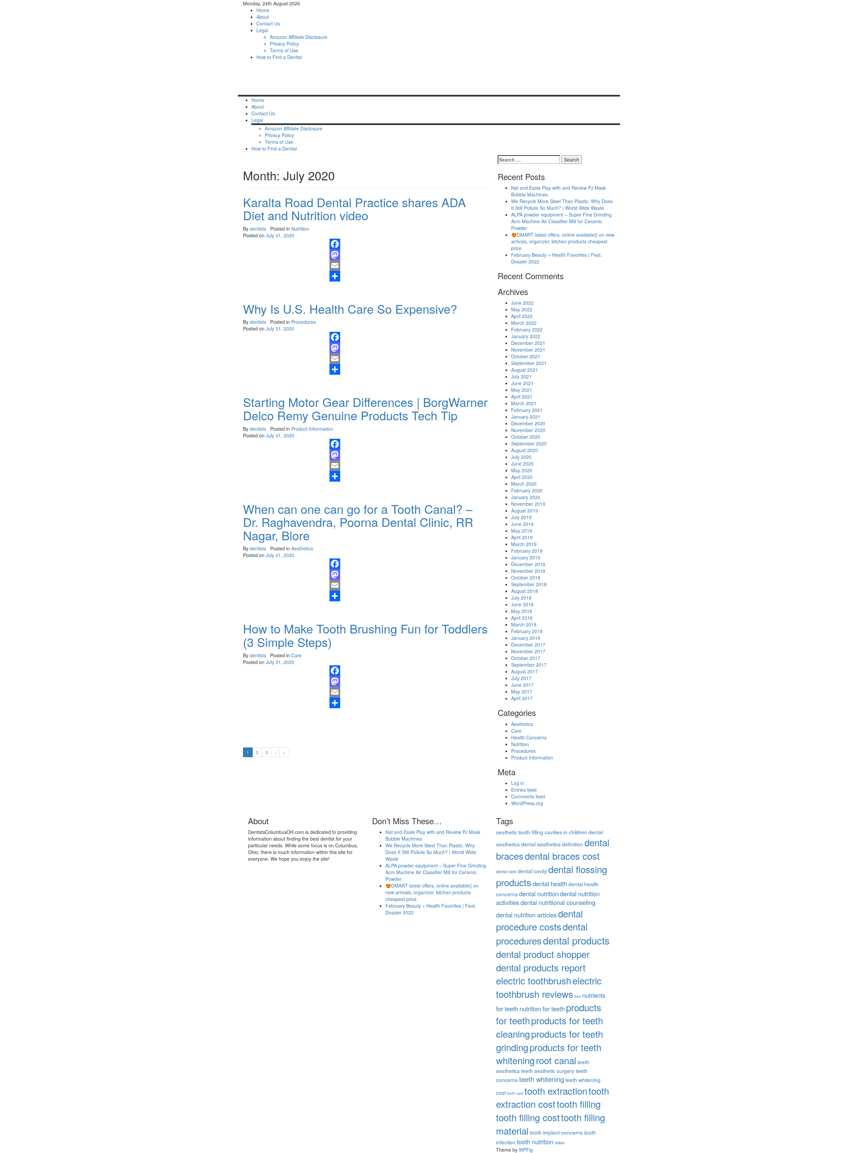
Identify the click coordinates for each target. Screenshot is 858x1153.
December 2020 (528, 423)
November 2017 (528, 651)
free (577, 996)
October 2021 (525, 356)
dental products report (541, 967)
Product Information (312, 428)
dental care (506, 871)
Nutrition (300, 228)
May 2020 (521, 470)
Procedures (303, 321)
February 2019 (527, 550)
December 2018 (528, 564)
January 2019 (525, 557)
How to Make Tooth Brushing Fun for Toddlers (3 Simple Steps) (365, 635)
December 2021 (528, 343)
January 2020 (525, 497)
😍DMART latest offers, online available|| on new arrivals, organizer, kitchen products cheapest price (562, 241)
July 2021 (521, 376)
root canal (556, 1060)
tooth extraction (556, 1090)
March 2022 (524, 322)
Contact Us (268, 23)
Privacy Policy (284, 43)
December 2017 (528, 644)
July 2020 (521, 456)
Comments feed (528, 796)
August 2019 (524, 510)
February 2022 (527, 329)
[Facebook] (406, 244)
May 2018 (521, 611)
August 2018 (524, 591)
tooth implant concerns (556, 1132)
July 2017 (521, 678)
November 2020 (528, 430)
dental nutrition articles (526, 914)
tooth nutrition (535, 1141)
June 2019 (522, 524)
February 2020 (527, 490)
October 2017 (525, 658)
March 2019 (524, 544)
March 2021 (524, 403)
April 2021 (522, 396)
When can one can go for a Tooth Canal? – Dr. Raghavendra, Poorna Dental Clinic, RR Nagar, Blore (358, 522)
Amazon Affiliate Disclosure (298, 37)
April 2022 (522, 316)
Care (296, 655)
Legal (262, 30)
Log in (517, 783)
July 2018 (521, 597)
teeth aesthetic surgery (547, 1070)
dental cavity (532, 870)
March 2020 (524, 483)
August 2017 (524, 671)
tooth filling (579, 1103)
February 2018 (527, 631)
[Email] (406, 265)
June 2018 (522, 604)
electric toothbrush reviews (549, 987)
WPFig (526, 1149)
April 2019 (522, 537)
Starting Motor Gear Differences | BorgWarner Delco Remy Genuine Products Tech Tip (365, 408)
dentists (258, 228)
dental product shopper (543, 954)
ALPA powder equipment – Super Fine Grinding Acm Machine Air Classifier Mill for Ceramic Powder (561, 221)
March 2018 (524, 624)
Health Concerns (529, 737)
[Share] (406, 276)
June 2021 (522, 383)
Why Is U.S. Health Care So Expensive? (350, 308)
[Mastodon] (406, 254)
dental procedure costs (539, 920)
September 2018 (529, 584)
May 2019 (521, 530)
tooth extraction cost (552, 1097)
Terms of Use (284, 50)
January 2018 (525, 637)
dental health (550, 883)
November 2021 (528, 349)
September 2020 (529, 443)
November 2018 (528, 570)
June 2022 (522, 302)
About (262, 16)
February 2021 (527, 410)
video (560, 1142)
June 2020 (522, 463)
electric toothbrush (533, 980)
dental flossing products (551, 875)
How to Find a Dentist (279, 57)
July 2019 (521, 517)
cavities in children (566, 832)
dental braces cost (562, 855)
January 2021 (525, 416)
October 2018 (525, 577)
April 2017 (522, 698)
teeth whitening (541, 1079)
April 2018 (522, 617)
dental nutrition (539, 893)
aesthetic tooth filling (519, 832)
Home (262, 10)
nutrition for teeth (542, 1008)
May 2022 (521, 309)
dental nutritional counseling (557, 902)
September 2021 (529, 363)
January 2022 (525, 336)
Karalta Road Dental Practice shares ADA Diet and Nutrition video (354, 208)
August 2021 (524, 369)
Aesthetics (302, 548)
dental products (576, 940)
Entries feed (524, 789)
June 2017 (522, 684)
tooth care (515, 1093)
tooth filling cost (528, 1117)
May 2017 (521, 691)
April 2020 (522, 477)
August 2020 (524, 450)
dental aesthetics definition (552, 844)
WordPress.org (527, 803)
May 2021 (521, 389)
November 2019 (528, 503)
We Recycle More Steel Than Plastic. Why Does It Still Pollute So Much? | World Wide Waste (562, 204)
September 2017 (529, 664)
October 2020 (525, 436)
